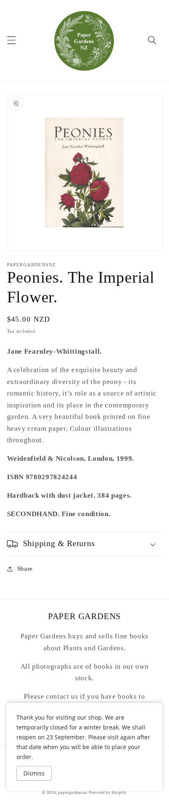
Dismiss (34, 773)
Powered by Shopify (108, 793)
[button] (11, 40)
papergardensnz (72, 793)
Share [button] (25, 568)
